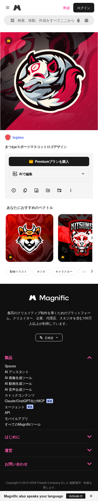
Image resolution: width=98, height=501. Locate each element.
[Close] (91, 496)
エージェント (18, 406)
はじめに (12, 436)
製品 (8, 357)
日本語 (49, 338)
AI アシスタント (17, 371)
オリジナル (33, 40)
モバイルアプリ (16, 418)
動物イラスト (18, 271)
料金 (66, 7)
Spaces (10, 366)
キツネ (41, 271)
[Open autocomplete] (10, 20)
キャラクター (64, 271)
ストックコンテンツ (20, 395)
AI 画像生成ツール (18, 377)
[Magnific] (49, 298)
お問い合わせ (16, 464)
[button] (49, 337)
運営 (8, 450)
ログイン (83, 7)
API (7, 412)
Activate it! (75, 496)
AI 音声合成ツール (18, 389)
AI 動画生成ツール (18, 383)
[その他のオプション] (70, 190)
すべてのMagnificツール (23, 424)
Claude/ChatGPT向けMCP (28, 400)
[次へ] (92, 238)
